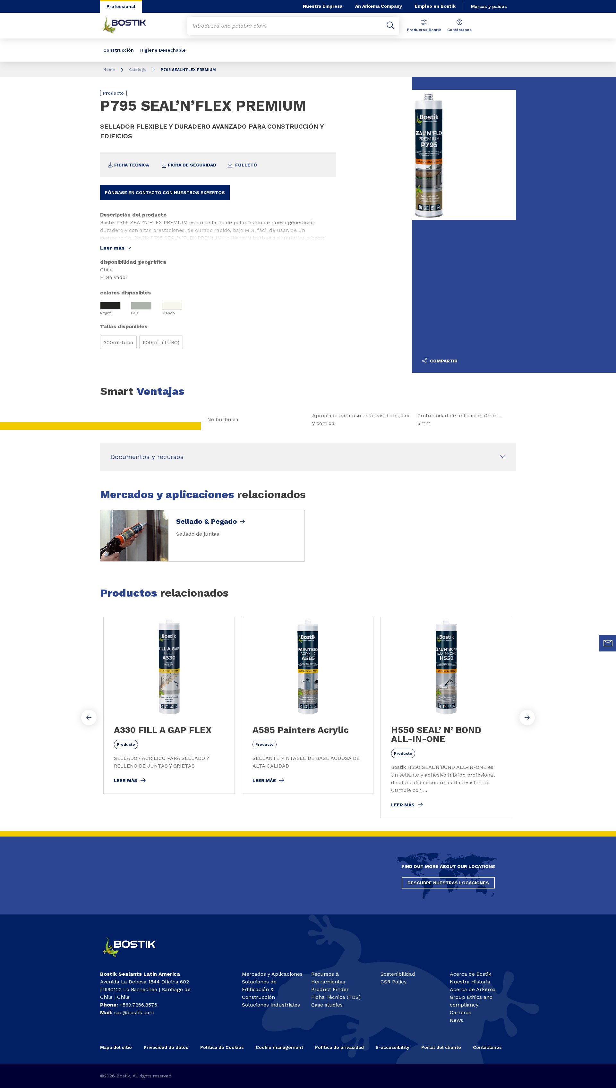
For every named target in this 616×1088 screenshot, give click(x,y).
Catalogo (138, 69)
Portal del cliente (441, 1047)
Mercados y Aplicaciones (272, 974)
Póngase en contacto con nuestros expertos (165, 192)
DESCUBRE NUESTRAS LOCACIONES (448, 882)
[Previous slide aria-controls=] (89, 717)
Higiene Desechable (163, 50)
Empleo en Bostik (435, 6)
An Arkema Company (378, 6)
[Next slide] (527, 717)
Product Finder (330, 989)
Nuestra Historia (470, 982)
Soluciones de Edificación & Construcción (259, 989)
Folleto (245, 164)
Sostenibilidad (398, 974)
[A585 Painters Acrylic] (307, 705)
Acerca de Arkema (473, 989)
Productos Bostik (424, 30)
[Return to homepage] (129, 25)
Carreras (460, 1012)
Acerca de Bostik (470, 974)
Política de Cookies (222, 1047)
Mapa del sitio (116, 1047)
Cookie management (279, 1047)
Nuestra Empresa (322, 6)
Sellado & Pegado (206, 521)
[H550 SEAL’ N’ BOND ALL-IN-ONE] (446, 717)
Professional (121, 6)
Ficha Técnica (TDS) (336, 997)
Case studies (327, 1005)
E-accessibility (392, 1047)
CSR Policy (393, 982)
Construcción (118, 50)
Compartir (443, 360)
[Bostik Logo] (134, 960)
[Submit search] (390, 26)
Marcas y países (489, 6)
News (456, 1020)
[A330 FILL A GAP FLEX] (169, 705)
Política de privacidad (339, 1047)
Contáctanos (459, 30)
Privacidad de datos (166, 1047)
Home (109, 69)
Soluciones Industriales (271, 1005)
